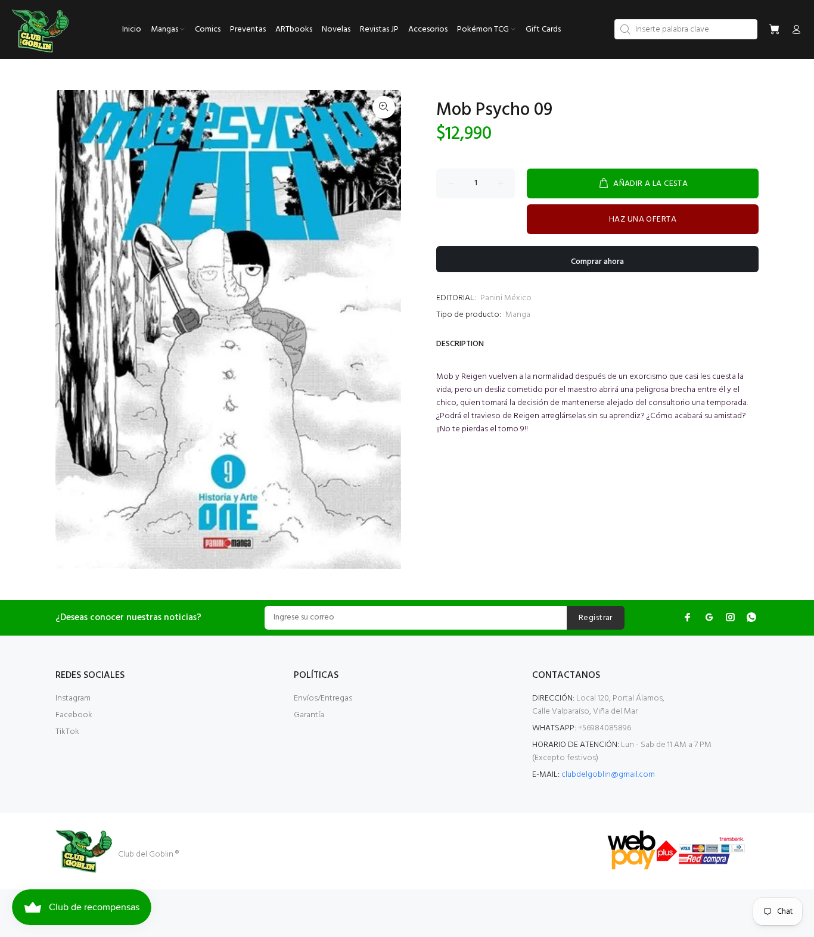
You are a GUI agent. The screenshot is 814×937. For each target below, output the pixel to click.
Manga (517, 315)
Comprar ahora (597, 262)
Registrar (596, 618)
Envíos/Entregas (323, 698)
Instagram (73, 698)
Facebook (73, 715)
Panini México (506, 298)
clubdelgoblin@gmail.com (608, 775)
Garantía (309, 715)
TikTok (67, 732)
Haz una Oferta (642, 219)
